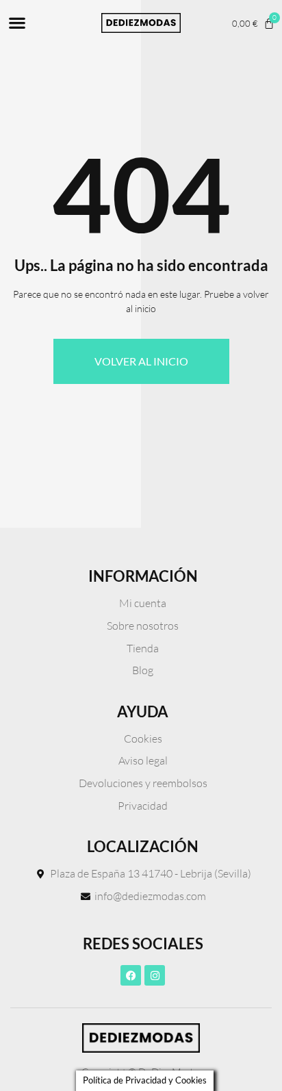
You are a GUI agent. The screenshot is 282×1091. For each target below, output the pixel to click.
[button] (16, 23)
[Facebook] (130, 975)
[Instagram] (154, 975)
